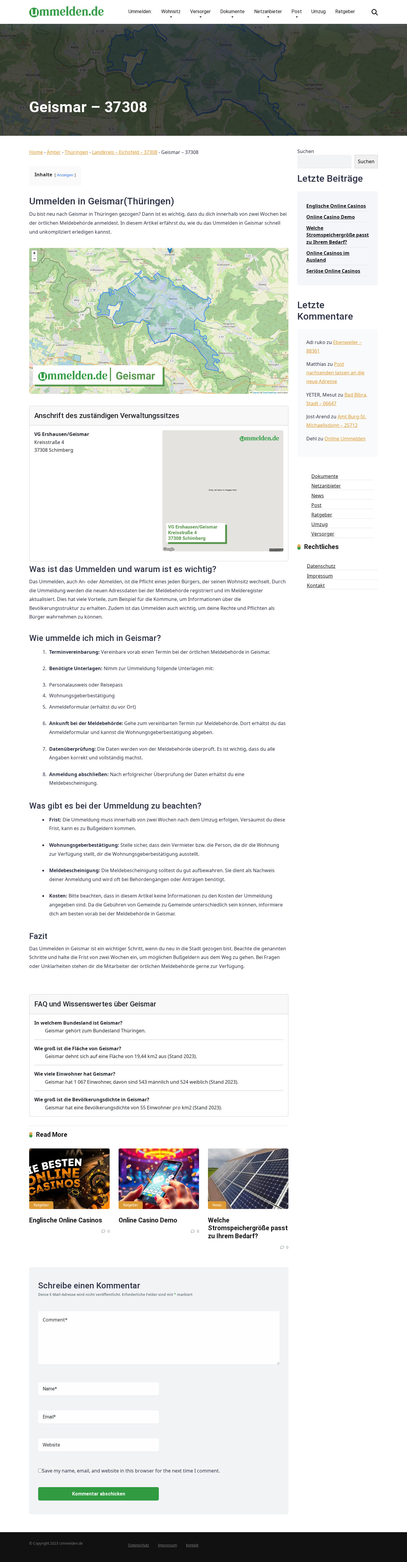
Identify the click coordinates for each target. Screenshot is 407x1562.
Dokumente (232, 11)
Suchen (305, 151)
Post (296, 11)
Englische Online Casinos (65, 1220)
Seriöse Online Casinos (333, 271)
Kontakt (316, 585)
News (217, 1205)
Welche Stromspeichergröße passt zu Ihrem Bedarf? (248, 1228)
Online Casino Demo (148, 1220)
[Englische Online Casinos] (69, 1178)
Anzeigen (65, 175)
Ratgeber (345, 11)
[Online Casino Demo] (159, 1178)
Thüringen (76, 152)
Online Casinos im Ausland (327, 256)
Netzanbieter (268, 11)
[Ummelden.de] (66, 9)
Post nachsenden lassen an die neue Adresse (335, 373)
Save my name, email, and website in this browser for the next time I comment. (131, 1470)
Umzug (318, 11)
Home (36, 152)
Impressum (320, 576)
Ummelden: (140, 11)
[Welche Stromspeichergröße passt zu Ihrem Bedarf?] (248, 1178)
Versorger (200, 11)
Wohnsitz (171, 11)
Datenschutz (321, 566)
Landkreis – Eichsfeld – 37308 (124, 152)
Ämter (54, 152)
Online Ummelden (345, 438)
